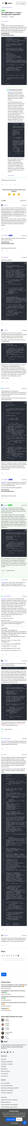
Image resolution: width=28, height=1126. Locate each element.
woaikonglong (8, 1032)
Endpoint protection (6, 1102)
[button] (3, 3)
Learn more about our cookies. (17, 1116)
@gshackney (11, 92)
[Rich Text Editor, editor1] (14, 964)
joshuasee (5, 257)
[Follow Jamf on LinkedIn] (4, 1052)
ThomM (7, 1028)
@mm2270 (3, 482)
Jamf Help (3, 1059)
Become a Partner (5, 1071)
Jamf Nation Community (7, 1064)
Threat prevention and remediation (9, 1104)
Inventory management (6, 1092)
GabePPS (5, 21)
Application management (7, 1090)
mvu (6, 1036)
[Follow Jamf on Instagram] (10, 1052)
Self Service (4, 1097)
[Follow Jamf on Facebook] (13, 1052)
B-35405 (5, 579)
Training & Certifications (7, 1061)
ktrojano (7, 1023)
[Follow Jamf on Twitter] (1, 1052)
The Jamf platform (5, 1083)
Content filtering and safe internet (9, 1107)
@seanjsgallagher (5, 663)
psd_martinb (6, 388)
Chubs (7, 1019)
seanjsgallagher (7, 596)
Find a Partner (4, 1073)
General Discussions (7, 7)
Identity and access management (9, 1099)
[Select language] (17, 3)
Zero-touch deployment (7, 1085)
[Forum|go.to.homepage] (8, 3)
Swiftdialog (4, 1008)
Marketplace (4, 1068)
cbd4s (4, 754)
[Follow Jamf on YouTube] (7, 1052)
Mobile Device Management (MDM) (9, 1088)
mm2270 (5, 205)
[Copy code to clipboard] (25, 38)
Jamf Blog (3, 1066)
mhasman (5, 935)
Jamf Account (4, 1076)
